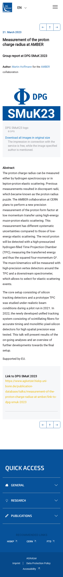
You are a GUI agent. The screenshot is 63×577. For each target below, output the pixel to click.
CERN (30, 541)
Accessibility (29, 568)
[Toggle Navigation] (55, 7)
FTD (49, 541)
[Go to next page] (57, 27)
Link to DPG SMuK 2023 (21, 376)
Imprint (16, 563)
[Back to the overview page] (50, 27)
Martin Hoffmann (22, 66)
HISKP (10, 541)
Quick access (24, 467)
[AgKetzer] (7, 7)
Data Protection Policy (38, 563)
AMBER (45, 66)
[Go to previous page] (43, 27)
